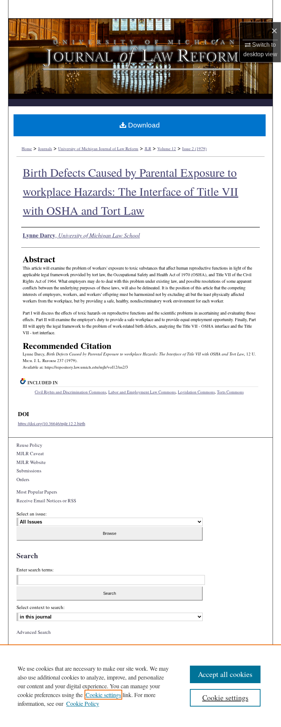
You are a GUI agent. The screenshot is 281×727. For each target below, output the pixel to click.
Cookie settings (103, 695)
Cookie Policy (82, 703)
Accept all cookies (225, 674)
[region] (140, 685)
